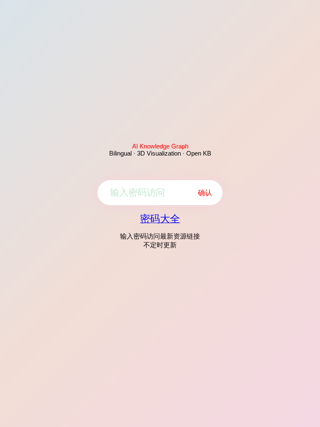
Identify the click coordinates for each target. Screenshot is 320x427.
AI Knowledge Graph (160, 146)
